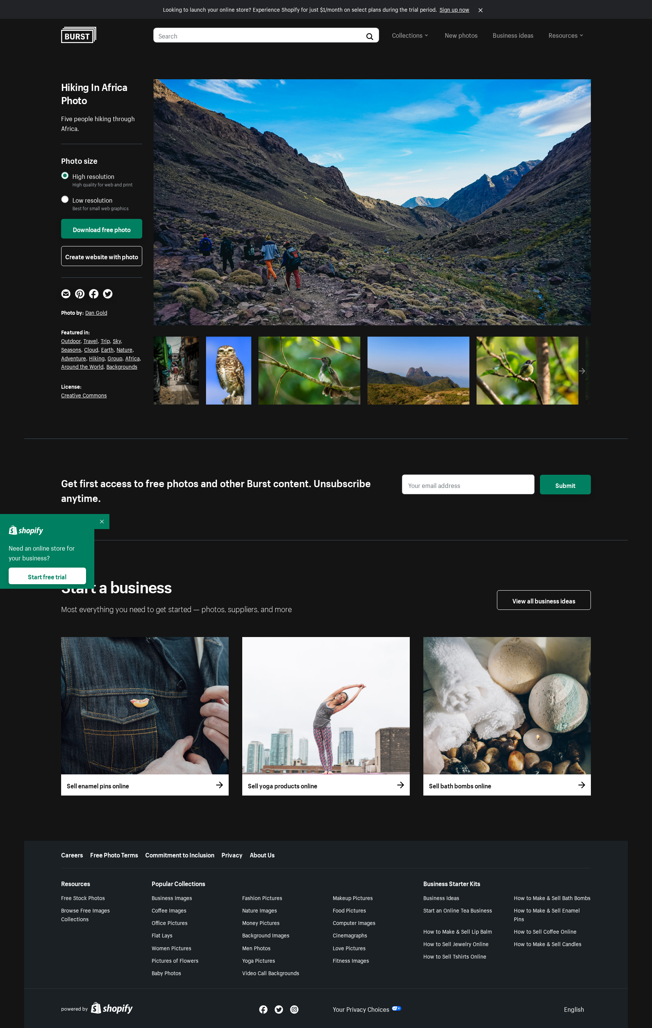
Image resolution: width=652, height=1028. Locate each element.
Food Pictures (349, 910)
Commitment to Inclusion (179, 854)
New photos (461, 34)
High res (308, 397)
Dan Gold (96, 312)
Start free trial (47, 576)
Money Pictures (261, 922)
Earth (107, 349)
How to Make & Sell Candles (547, 943)
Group (115, 358)
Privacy (232, 854)
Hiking (97, 358)
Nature (124, 349)
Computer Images (354, 922)
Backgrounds (121, 366)
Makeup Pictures (353, 897)
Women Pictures (171, 947)
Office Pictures (170, 922)
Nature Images (259, 910)
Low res (179, 397)
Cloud (91, 349)
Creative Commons (84, 395)
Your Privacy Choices (361, 1008)
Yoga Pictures (258, 960)
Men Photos (256, 947)
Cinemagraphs (350, 935)
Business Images (172, 897)
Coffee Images (169, 910)
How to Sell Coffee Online (545, 931)
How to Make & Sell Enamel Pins (547, 914)
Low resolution (92, 199)
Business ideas (513, 34)
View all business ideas (543, 600)
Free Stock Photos (83, 897)
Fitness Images (351, 960)
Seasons (71, 349)
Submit (565, 484)
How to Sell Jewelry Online (456, 943)
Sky (117, 340)
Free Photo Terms (114, 854)
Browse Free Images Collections (85, 914)
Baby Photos (166, 972)
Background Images (265, 935)
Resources (563, 34)
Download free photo (102, 229)
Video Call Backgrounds (270, 972)
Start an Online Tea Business (457, 910)
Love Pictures (349, 947)
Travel (90, 340)
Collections (407, 34)
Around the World (82, 366)
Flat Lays (162, 935)
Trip (105, 340)
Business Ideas (441, 897)
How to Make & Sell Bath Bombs (552, 897)
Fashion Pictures (262, 897)
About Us (262, 854)
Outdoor (70, 340)
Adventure (73, 358)
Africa (132, 358)
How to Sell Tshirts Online (454, 956)
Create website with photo (101, 256)
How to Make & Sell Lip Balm (457, 931)
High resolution (93, 176)
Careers (72, 854)
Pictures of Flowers (175, 960)
